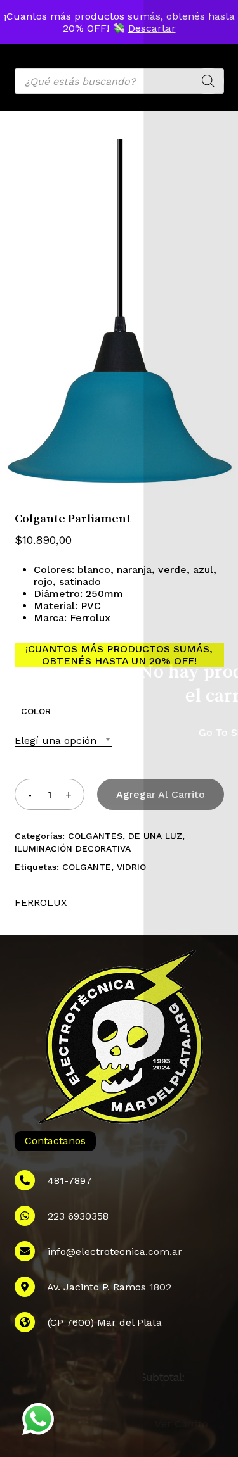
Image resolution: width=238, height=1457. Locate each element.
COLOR (36, 711)
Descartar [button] (152, 28)
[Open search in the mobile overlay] (119, 81)
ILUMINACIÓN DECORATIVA (73, 848)
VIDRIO (131, 867)
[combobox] (63, 740)
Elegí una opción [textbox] (55, 741)
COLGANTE (86, 867)
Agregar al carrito (160, 794)
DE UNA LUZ (155, 836)
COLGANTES (95, 836)
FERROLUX (41, 903)
